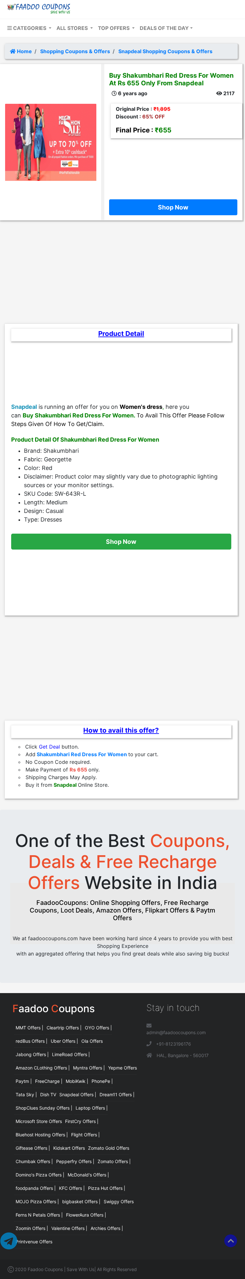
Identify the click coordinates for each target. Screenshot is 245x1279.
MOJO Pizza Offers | (37, 1201)
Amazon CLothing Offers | (43, 1067)
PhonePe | (102, 1081)
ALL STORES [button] (72, 28)
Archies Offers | (107, 1228)
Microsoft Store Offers (39, 1121)
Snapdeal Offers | (77, 1094)
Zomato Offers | (114, 1161)
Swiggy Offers (119, 1201)
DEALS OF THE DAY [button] (164, 28)
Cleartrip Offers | (64, 1027)
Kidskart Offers (69, 1148)
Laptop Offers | (92, 1108)
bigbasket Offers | (81, 1201)
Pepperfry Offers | (75, 1161)
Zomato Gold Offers (108, 1148)
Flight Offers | (85, 1134)
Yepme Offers (122, 1067)
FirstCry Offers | (82, 1121)
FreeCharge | (49, 1081)
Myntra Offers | (89, 1067)
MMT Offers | (29, 1027)
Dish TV (48, 1094)
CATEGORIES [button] (30, 28)
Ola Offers (92, 1041)
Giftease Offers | (33, 1148)
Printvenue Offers (34, 1241)
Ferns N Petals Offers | (39, 1215)
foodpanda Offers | (36, 1188)
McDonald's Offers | (88, 1174)
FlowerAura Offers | (86, 1215)
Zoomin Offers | (32, 1228)
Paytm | (24, 1081)
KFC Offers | (72, 1188)
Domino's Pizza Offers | (40, 1174)
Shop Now (173, 207)
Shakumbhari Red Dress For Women (82, 754)
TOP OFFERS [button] (114, 28)
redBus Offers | (32, 1041)
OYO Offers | (98, 1027)
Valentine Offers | (69, 1228)
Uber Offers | (64, 1041)
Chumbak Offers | (34, 1161)
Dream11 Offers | (117, 1094)
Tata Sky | (26, 1094)
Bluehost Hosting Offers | (42, 1134)
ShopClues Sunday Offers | (44, 1108)
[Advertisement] (173, 167)
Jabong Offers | (32, 1054)
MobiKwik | (77, 1081)
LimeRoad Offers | (71, 1054)
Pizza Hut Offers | (106, 1188)
